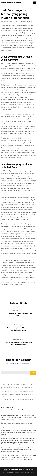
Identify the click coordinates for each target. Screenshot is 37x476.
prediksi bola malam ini (13, 450)
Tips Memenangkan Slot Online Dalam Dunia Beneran (17, 384)
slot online (17, 430)
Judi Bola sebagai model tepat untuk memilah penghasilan (18, 329)
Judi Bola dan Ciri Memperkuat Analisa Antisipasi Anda (17, 392)
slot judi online (8, 22)
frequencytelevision (11, 2)
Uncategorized (6, 290)
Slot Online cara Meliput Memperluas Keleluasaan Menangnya (18, 343)
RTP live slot (22, 455)
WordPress (14, 472)
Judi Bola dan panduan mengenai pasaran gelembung (17, 399)
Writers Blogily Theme (26, 472)
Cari (2, 369)
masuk (15, 364)
